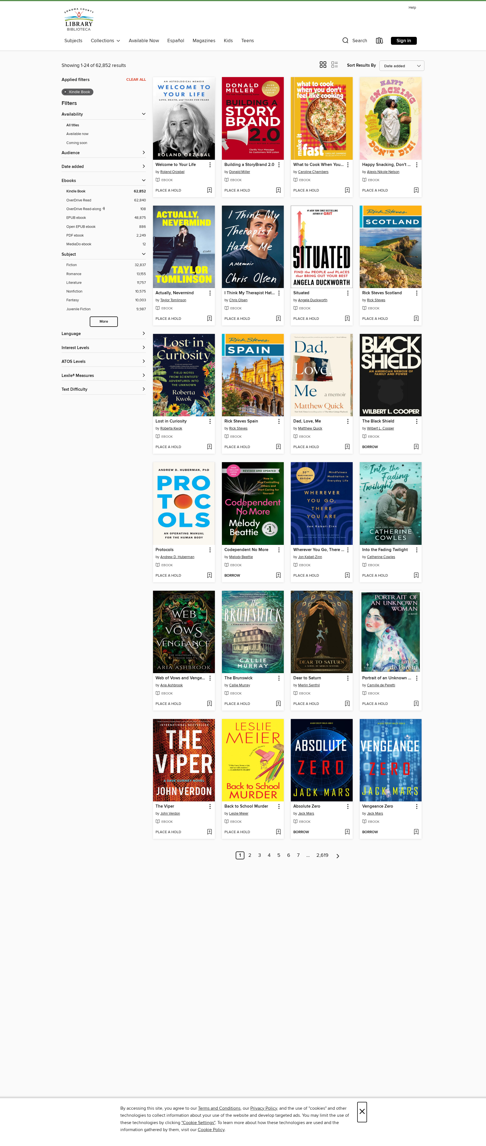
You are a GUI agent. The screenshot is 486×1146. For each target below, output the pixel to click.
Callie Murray (239, 685)
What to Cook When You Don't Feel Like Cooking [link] (319, 164)
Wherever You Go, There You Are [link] (319, 549)
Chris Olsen (238, 300)
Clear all (136, 79)
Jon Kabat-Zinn (310, 557)
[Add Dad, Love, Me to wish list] (347, 447)
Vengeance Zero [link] (377, 806)
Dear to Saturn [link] (307, 678)
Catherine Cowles (381, 557)
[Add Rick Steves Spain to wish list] (278, 447)
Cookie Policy (211, 1129)
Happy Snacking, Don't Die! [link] (388, 164)
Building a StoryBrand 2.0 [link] (249, 164)
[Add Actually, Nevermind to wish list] (209, 319)
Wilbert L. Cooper (380, 428)
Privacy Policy (263, 1108)
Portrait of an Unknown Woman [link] (388, 678)
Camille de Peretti (381, 685)
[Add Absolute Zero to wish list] (347, 832)
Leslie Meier (238, 813)
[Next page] (337, 855)
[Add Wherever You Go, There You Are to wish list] (347, 575)
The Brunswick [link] (238, 678)
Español (175, 41)
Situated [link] (301, 293)
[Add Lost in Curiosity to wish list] (209, 447)
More (104, 321)
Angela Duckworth (312, 300)
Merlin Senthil (309, 685)
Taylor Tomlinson (173, 300)
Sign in (404, 41)
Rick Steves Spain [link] (241, 421)
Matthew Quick (310, 428)
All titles (72, 125)
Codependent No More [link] (246, 549)
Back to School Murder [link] (246, 806)
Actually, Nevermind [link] (175, 293)
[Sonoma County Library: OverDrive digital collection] (79, 19)
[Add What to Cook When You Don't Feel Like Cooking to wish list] (347, 190)
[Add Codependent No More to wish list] (278, 575)
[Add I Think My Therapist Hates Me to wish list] (278, 319)
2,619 (322, 855)
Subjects (73, 41)
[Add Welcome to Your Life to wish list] (209, 190)
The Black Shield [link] (378, 421)
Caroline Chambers (313, 172)
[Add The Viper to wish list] (209, 832)
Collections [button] (103, 41)
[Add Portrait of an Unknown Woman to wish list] (416, 704)
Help (412, 8)
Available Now (144, 41)
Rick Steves (376, 300)
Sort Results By (361, 65)
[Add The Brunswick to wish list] (278, 704)
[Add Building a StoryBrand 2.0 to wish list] (278, 190)
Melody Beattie (241, 557)
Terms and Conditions (219, 1108)
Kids (228, 41)
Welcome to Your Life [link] (176, 164)
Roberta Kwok (171, 428)
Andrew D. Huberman (177, 557)
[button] (354, 41)
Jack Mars (306, 813)
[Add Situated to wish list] (347, 319)
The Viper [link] (165, 806)
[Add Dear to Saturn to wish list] (347, 704)
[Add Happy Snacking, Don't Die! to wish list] (416, 190)
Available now (77, 134)
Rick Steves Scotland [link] (382, 293)
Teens (247, 41)
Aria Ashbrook (171, 685)
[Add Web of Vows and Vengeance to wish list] (209, 704)
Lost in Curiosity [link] (171, 421)
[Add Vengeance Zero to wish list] (416, 832)
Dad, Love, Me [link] (307, 421)
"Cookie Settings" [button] (198, 1122)
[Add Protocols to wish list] (209, 575)
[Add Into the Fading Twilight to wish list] (416, 575)
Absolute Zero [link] (306, 806)
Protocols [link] (165, 549)
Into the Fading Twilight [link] (385, 549)
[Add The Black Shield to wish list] (416, 447)
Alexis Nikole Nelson (383, 172)
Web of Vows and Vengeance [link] (181, 678)
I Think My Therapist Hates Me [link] (250, 293)
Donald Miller (239, 172)
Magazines (204, 41)
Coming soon (76, 143)
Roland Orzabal (172, 172)
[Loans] (379, 41)
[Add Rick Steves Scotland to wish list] (416, 319)
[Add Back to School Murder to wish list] (278, 832)
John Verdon (170, 813)
